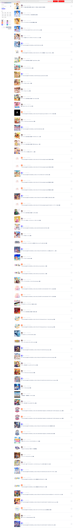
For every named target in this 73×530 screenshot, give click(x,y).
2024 (5, 17)
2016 (5, 14)
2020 (5, 15)
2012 (5, 12)
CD (4, 24)
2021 (7, 15)
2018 (10, 14)
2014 (10, 12)
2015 (2, 14)
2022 (10, 15)
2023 (2, 17)
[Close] (72, 1)
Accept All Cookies (61, 1)
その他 (9, 24)
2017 (7, 14)
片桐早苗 (3, 8)
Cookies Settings (50, 1)
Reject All (55, 1)
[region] (36, 1)
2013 (7, 12)
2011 (2, 12)
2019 (2, 15)
